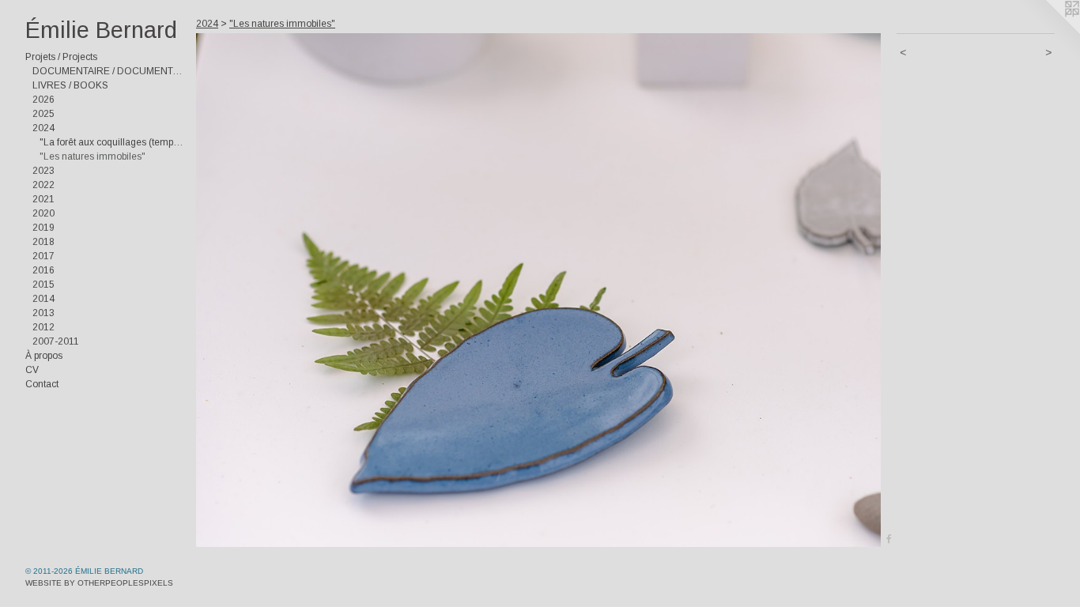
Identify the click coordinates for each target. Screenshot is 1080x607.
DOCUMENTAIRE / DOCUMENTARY (107, 71)
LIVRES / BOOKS (70, 85)
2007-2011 (55, 341)
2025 (43, 113)
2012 (43, 327)
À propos (43, 355)
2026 (43, 99)
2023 (43, 170)
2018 (43, 241)
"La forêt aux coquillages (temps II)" (111, 142)
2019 (43, 227)
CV (32, 369)
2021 (43, 199)
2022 (43, 184)
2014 (43, 298)
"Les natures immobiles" (92, 156)
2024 (43, 128)
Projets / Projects (61, 56)
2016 (43, 270)
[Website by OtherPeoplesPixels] (1048, 31)
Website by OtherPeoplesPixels (99, 583)
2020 (43, 213)
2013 (43, 313)
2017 (43, 256)
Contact (42, 384)
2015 (43, 284)
